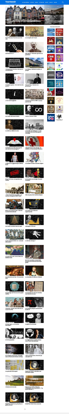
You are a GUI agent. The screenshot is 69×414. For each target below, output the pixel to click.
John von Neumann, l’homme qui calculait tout (33, 356)
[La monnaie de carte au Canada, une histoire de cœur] (34, 286)
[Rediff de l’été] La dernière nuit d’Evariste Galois (33, 372)
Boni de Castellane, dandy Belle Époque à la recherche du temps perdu (33, 261)
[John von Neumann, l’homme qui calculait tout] (34, 349)
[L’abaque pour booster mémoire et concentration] (14, 63)
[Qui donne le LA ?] (14, 47)
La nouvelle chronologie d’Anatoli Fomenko (33, 179)
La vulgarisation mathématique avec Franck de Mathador (33, 340)
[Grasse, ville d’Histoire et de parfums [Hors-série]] (54, 10)
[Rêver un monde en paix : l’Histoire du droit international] (14, 204)
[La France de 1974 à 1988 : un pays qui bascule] (34, 94)
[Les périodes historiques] (14, 365)
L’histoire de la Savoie (10, 387)
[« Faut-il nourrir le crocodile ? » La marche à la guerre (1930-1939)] (14, 188)
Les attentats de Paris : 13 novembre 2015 (14, 277)
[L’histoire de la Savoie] (14, 380)
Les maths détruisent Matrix (12, 116)
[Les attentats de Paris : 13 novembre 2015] (14, 271)
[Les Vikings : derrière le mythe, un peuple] (34, 63)
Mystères (12, 322)
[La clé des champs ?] (34, 234)
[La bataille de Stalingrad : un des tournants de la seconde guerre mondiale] (34, 124)
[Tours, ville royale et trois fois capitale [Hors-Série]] (24, 15)
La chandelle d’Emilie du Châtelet (33, 277)
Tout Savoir (10, 1)
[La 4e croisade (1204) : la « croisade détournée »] (14, 234)
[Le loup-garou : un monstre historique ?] (14, 318)
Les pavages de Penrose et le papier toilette (14, 293)
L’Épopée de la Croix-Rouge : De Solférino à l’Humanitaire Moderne (33, 148)
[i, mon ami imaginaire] (14, 94)
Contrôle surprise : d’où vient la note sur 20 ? (14, 85)
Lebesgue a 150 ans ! (30, 226)
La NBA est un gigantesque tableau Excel (14, 164)
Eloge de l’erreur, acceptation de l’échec (13, 179)
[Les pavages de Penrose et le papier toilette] (14, 286)
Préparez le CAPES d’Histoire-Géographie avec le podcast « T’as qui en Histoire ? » (34, 388)
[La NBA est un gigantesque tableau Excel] (14, 157)
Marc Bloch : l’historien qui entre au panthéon (34, 54)
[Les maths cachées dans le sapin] (14, 220)
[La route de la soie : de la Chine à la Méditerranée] (14, 250)
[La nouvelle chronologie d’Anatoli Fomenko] (34, 173)
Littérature (41, 2)
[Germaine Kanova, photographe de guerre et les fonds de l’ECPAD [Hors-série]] (54, 20)
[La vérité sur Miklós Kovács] (14, 124)
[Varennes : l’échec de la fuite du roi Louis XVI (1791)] (14, 302)
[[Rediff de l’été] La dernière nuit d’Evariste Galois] (34, 365)
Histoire (32, 2)
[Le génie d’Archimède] (34, 318)
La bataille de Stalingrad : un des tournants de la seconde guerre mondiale (33, 132)
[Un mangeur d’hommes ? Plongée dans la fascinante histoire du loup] (14, 349)
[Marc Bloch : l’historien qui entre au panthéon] (34, 47)
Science (36, 2)
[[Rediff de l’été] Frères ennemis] (34, 397)
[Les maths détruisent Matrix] (14, 110)
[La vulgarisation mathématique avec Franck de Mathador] (34, 333)
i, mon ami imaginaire (10, 100)
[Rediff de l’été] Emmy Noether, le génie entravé (13, 404)
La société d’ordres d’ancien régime (34, 163)
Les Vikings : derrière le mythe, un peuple (33, 69)
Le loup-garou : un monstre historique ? (12, 324)
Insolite (51, 2)
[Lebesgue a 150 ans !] (34, 220)
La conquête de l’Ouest (31, 38)
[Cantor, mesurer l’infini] (34, 110)
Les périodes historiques (11, 371)
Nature (55, 2)
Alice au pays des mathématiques (34, 195)
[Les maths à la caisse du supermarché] (34, 204)
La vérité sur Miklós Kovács (12, 131)
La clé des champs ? (30, 241)
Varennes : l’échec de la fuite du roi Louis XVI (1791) (14, 309)
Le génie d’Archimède (30, 324)
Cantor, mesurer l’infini (31, 116)
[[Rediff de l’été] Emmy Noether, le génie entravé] (14, 397)
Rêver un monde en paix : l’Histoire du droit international (13, 211)
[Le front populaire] (14, 333)
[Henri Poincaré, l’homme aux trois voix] (14, 31)
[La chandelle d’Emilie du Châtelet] (34, 271)
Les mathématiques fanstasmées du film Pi (33, 309)
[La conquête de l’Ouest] (34, 31)
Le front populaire (9, 340)
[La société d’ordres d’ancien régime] (34, 157)
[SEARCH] (63, 2)
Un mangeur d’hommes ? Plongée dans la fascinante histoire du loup (14, 356)
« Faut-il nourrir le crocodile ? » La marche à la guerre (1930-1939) (13, 195)
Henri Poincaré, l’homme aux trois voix (13, 38)
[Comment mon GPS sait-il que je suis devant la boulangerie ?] (14, 141)
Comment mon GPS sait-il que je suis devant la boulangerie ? (13, 148)
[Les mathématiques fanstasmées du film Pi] (34, 302)
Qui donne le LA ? (9, 53)
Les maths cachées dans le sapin (13, 226)
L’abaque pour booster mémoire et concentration (14, 69)
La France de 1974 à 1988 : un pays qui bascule (33, 101)
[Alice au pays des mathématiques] (34, 188)
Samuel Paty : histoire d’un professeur (32, 85)
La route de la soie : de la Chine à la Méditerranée (14, 257)
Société (46, 2)
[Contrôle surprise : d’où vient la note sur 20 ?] (14, 78)
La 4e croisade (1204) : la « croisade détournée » (14, 241)
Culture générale (25, 2)
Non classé (48, 10)
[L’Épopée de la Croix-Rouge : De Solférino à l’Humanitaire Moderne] (34, 141)
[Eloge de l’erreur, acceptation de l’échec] (14, 173)
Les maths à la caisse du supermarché (31, 211)
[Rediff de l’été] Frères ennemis (33, 404)
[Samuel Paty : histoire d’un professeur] (34, 78)
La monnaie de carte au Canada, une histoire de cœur (33, 293)
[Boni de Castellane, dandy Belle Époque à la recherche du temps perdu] (34, 252)
